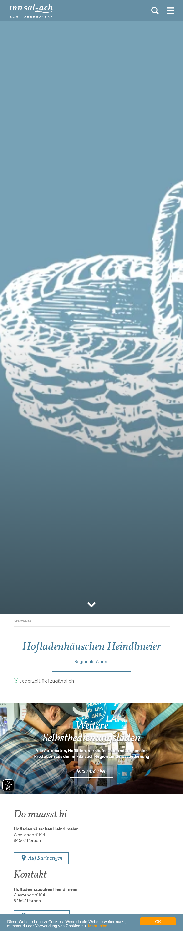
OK (158, 921)
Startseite (22, 621)
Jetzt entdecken (91, 771)
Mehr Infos (97, 925)
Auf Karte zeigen (44, 858)
